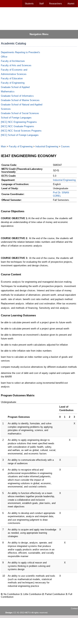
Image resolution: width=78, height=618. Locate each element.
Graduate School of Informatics (17, 96)
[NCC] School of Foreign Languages (20, 135)
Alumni (70, 3)
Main (3, 146)
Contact (74, 608)
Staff (41, 3)
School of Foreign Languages (16, 117)
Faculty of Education (12, 78)
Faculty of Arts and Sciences (16, 65)
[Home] (18, 18)
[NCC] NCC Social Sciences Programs (21, 130)
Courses (65, 146)
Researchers (55, 3)
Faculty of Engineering (12, 82)
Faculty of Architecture (13, 61)
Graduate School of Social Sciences (20, 113)
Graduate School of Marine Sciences (20, 100)
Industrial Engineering (46, 146)
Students (29, 3)
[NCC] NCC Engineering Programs (19, 122)
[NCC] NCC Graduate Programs (17, 126)
